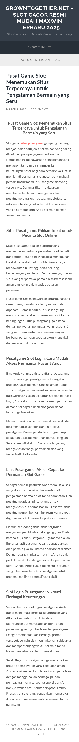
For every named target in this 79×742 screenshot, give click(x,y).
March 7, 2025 (16, 109)
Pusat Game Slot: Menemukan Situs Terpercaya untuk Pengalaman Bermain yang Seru (37, 88)
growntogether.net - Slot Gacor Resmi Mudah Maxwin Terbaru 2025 (39, 18)
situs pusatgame (32, 143)
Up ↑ (41, 733)
